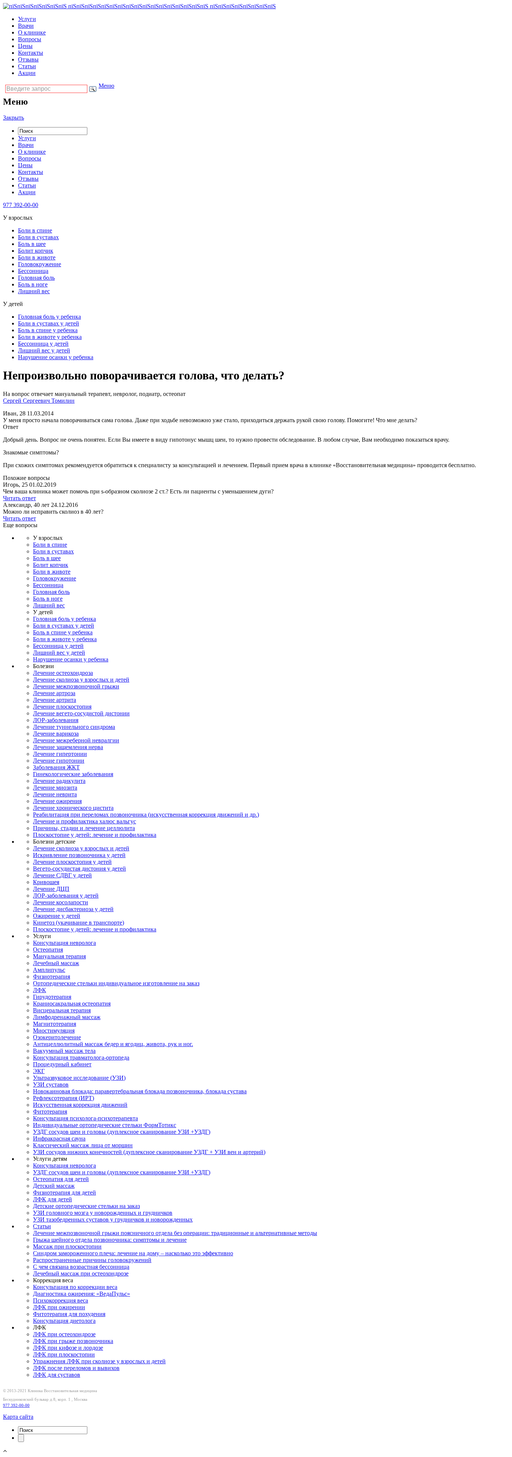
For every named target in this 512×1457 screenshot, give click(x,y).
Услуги (27, 19)
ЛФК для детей (52, 1199)
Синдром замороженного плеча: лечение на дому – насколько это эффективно (133, 1253)
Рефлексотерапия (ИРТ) (63, 1098)
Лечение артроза (54, 693)
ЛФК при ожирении (59, 1307)
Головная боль (36, 277)
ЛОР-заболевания (55, 720)
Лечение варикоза (56, 733)
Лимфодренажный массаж (66, 1017)
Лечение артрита (54, 700)
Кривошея (46, 882)
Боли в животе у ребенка (50, 337)
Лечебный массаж (56, 963)
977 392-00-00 (16, 1405)
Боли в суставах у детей (48, 323)
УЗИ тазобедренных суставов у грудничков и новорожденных (113, 1219)
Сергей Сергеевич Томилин (39, 400)
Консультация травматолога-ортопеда (81, 1057)
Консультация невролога (64, 943)
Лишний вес (34, 291)
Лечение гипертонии (60, 754)
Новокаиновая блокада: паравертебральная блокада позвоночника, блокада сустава (140, 1091)
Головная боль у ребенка (49, 316)
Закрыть (13, 117)
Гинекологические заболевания (73, 774)
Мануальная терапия (59, 956)
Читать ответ (19, 498)
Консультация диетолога (64, 1321)
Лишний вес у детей (44, 350)
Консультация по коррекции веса (75, 1287)
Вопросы (29, 39)
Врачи (26, 25)
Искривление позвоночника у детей (79, 855)
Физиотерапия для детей (64, 1192)
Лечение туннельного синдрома (74, 727)
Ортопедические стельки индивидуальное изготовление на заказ (116, 983)
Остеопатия (48, 949)
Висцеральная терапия (62, 1010)
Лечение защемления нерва (68, 747)
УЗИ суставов (51, 1084)
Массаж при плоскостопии (67, 1246)
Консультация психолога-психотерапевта (85, 1118)
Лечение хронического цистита (73, 808)
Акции (27, 73)
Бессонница (33, 271)
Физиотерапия (51, 976)
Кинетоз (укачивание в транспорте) (78, 922)
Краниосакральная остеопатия (72, 1003)
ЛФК (39, 990)
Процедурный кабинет (62, 1064)
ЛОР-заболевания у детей (66, 895)
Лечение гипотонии (58, 760)
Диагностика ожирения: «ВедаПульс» (81, 1294)
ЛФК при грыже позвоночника (73, 1341)
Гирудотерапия (52, 997)
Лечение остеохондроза (63, 673)
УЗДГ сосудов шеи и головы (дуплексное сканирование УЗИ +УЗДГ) (121, 1132)
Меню (106, 85)
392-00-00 (20, 205)
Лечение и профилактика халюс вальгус (84, 821)
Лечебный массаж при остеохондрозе (81, 1273)
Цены (25, 46)
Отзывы (28, 59)
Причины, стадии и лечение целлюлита (84, 828)
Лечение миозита (55, 787)
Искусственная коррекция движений (80, 1105)
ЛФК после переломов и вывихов (76, 1368)
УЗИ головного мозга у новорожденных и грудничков (102, 1213)
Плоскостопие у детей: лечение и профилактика (94, 835)
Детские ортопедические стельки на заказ (86, 1206)
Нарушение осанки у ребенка (55, 357)
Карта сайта (18, 1417)
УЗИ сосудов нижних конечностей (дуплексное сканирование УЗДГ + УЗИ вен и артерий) (149, 1152)
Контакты (30, 52)
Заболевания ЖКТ (56, 767)
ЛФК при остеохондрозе (64, 1334)
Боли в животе (36, 257)
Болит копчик (35, 250)
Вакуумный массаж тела (64, 1051)
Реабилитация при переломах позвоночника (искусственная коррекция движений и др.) (146, 814)
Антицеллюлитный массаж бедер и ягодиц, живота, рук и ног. (113, 1044)
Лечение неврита (55, 794)
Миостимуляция (54, 1030)
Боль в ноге (33, 284)
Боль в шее (32, 244)
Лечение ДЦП (51, 889)
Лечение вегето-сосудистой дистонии (81, 713)
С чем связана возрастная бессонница (81, 1267)
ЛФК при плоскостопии (64, 1354)
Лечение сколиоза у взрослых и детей (81, 679)
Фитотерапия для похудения (69, 1314)
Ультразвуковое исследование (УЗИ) (79, 1078)
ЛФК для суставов (56, 1375)
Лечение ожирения (57, 801)
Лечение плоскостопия (62, 706)
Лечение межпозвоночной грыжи (76, 686)
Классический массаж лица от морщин (83, 1145)
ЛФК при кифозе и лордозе (68, 1348)
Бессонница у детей (43, 343)
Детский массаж (54, 1186)
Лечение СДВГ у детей (62, 875)
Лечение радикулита (59, 781)
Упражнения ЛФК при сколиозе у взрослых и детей (99, 1361)
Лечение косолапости (60, 902)
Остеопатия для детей (61, 1179)
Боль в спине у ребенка (48, 330)
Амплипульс (49, 970)
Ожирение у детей (56, 916)
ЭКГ (39, 1071)
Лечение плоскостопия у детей (72, 862)
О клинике (32, 32)
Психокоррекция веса (60, 1300)
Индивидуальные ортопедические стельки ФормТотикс (104, 1125)
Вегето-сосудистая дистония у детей (79, 868)
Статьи (27, 66)
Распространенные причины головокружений (92, 1260)
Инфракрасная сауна (59, 1138)
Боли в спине (35, 230)
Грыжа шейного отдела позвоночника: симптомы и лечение (110, 1240)
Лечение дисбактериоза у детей (73, 909)
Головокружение (39, 264)
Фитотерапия (50, 1111)
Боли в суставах (38, 237)
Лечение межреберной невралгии (76, 740)
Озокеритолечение (57, 1037)
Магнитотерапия (54, 1024)
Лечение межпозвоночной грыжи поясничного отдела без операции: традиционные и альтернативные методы (175, 1233)
